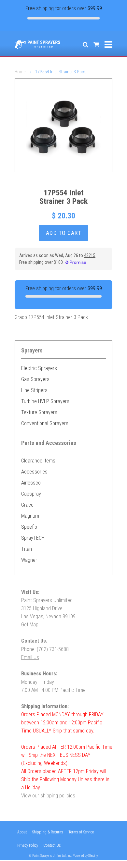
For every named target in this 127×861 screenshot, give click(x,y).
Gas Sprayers (35, 379)
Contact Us (52, 845)
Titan (26, 549)
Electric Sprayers (39, 368)
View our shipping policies (48, 796)
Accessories (34, 472)
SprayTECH (33, 538)
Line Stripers (34, 390)
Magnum (30, 516)
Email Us (30, 657)
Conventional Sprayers (44, 423)
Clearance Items (38, 461)
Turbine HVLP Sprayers (45, 401)
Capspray (31, 494)
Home (20, 71)
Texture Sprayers (39, 412)
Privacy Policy (27, 845)
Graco (27, 505)
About (22, 832)
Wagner (29, 560)
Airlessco (31, 483)
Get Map (29, 624)
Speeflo (29, 527)
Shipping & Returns (47, 832)
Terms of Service (81, 832)
